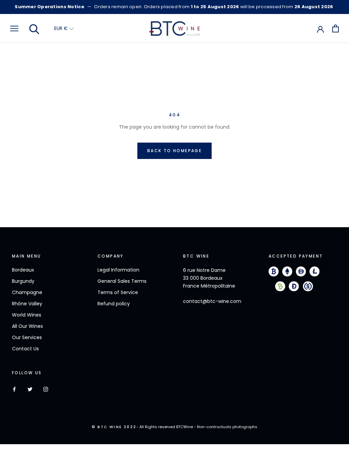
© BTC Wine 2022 (114, 426)
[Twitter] (30, 389)
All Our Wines (27, 326)
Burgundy (23, 281)
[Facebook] (14, 389)
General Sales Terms (122, 281)
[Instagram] (45, 389)
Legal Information (118, 269)
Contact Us (25, 348)
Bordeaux (23, 269)
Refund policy (113, 303)
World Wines (26, 314)
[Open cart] (335, 28)
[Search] (34, 28)
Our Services (27, 337)
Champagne (27, 292)
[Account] (320, 28)
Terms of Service (117, 292)
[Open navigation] (14, 28)
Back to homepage (174, 151)
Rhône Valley (27, 303)
